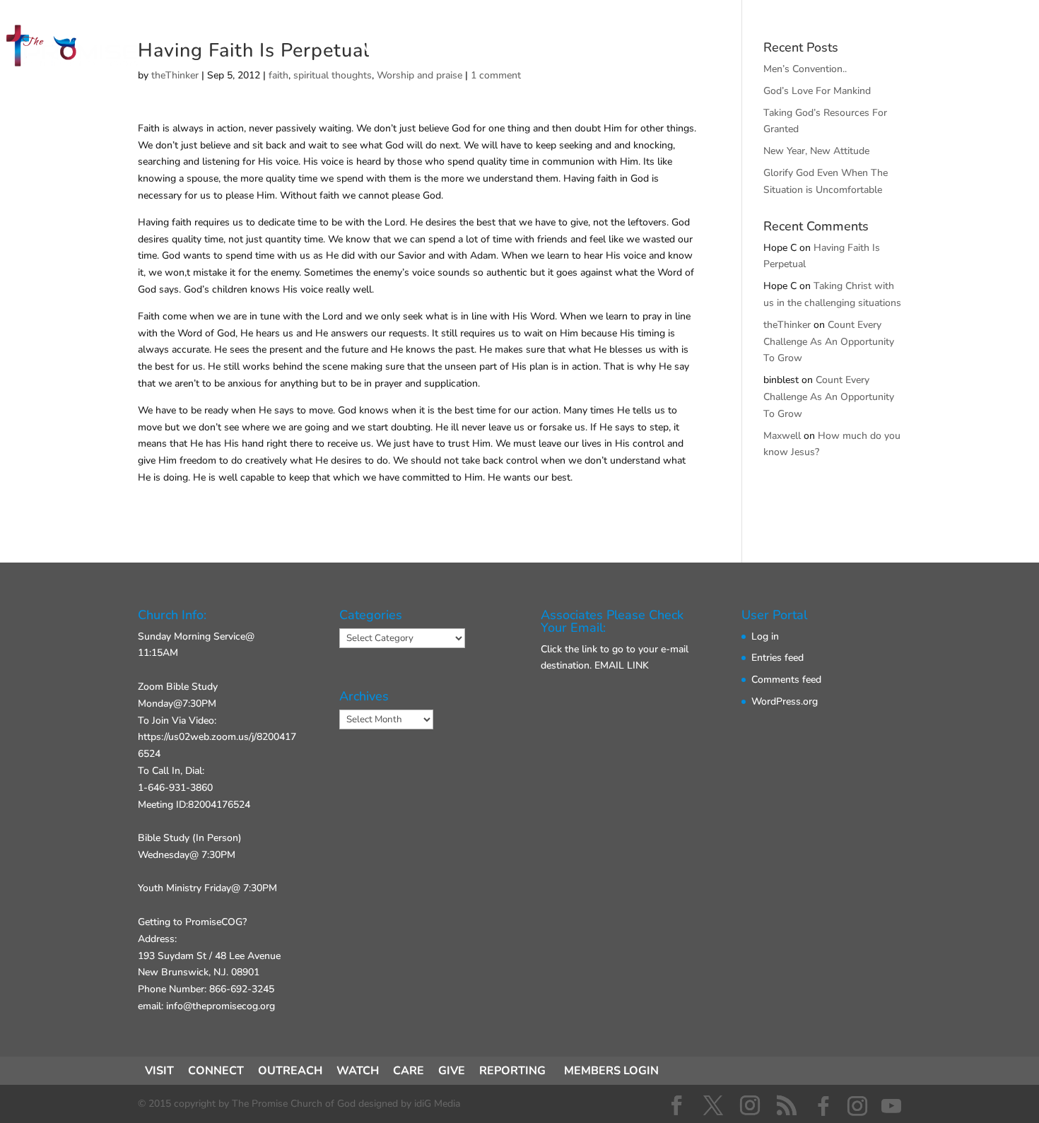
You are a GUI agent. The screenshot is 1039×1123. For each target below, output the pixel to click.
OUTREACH (290, 1070)
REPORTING (512, 1070)
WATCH (357, 1070)
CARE (408, 1070)
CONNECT (455, 48)
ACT (529, 48)
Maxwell (782, 435)
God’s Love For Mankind (817, 91)
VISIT (378, 48)
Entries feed (777, 657)
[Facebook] (823, 1106)
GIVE (661, 48)
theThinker (787, 324)
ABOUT (594, 48)
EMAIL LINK (621, 665)
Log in (765, 636)
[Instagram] (857, 1106)
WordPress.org (784, 701)
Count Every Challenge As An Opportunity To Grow (828, 341)
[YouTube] (891, 1106)
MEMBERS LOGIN (611, 1070)
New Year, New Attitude (816, 151)
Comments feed (786, 679)
